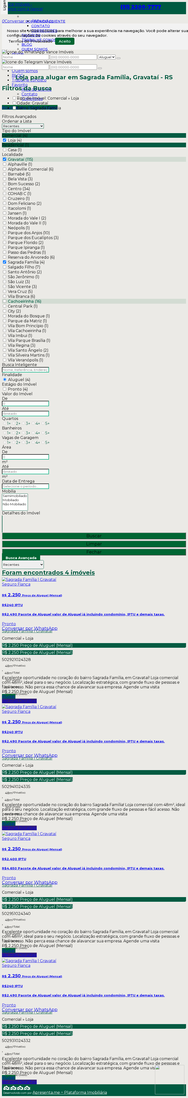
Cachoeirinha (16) (24, 301)
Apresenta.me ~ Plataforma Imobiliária (70, 1092)
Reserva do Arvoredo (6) (31, 257)
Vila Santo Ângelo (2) (28, 350)
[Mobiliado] (15, 500)
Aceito (65, 41)
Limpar (94, 544)
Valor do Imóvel (17, 394)
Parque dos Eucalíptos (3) (33, 237)
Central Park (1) (23, 306)
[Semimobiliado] (15, 496)
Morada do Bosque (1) (29, 316)
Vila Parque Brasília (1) (29, 340)
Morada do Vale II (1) (27, 223)
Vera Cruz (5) (20, 291)
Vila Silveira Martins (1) (29, 355)
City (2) (14, 311)
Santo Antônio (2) (25, 272)
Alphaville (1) (20, 164)
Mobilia (9, 491)
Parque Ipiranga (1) (26, 247)
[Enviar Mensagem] (100, 68)
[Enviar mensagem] (118, 58)
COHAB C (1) (19, 193)
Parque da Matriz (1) (27, 321)
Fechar (94, 552)
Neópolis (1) (19, 228)
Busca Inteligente (19, 364)
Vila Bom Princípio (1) (28, 326)
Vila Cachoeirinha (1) (27, 330)
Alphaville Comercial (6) (31, 169)
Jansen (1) (17, 213)
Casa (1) (15, 150)
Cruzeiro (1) (19, 198)
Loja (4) (15, 140)
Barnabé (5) (19, 174)
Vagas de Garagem (20, 437)
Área (6, 447)
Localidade (12, 154)
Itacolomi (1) (19, 208)
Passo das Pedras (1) (27, 252)
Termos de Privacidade (30, 41)
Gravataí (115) (20, 159)
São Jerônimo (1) (23, 277)
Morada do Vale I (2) (27, 218)
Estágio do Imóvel (19, 384)
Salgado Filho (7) (24, 267)
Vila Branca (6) (21, 296)
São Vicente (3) (22, 286)
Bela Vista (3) (20, 179)
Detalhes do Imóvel (21, 513)
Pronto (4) (18, 389)
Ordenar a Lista (17, 121)
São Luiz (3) (19, 281)
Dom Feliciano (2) (25, 203)
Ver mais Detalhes (19, 701)
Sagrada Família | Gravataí (27, 631)
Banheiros (12, 428)
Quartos (10, 418)
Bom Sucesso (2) (24, 184)
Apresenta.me (17, 1088)
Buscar (94, 536)
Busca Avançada (21, 558)
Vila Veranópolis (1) (25, 360)
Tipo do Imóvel (16, 130)
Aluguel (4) (19, 379)
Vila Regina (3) (21, 345)
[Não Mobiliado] (15, 504)
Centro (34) (19, 188)
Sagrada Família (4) (26, 262)
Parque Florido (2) (26, 242)
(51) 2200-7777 (140, 7)
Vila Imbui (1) (20, 335)
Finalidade (12, 374)
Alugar (8, 696)
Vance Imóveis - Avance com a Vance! (22, 6)
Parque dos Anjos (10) (29, 233)
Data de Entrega (18, 481)
